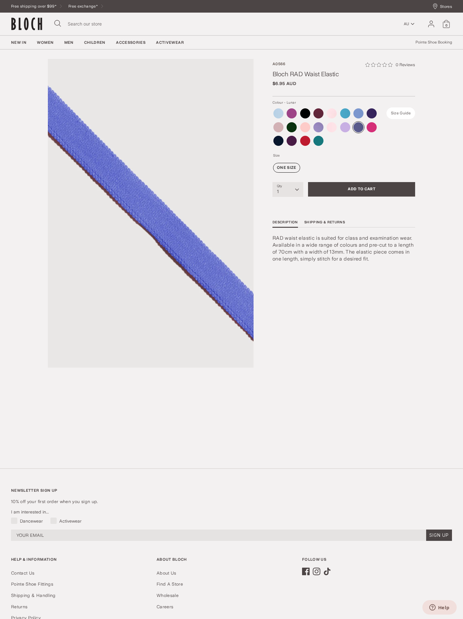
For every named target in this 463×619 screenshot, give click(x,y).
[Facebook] (306, 571)
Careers (165, 606)
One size (286, 168)
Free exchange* (83, 6)
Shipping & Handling (33, 595)
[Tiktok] (327, 571)
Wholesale (168, 595)
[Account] (431, 24)
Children (95, 42)
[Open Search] (57, 23)
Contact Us (23, 573)
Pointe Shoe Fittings (32, 584)
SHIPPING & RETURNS (324, 223)
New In (18, 42)
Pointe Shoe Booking (433, 42)
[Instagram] (316, 571)
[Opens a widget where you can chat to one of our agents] (439, 608)
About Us (166, 573)
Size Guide (401, 113)
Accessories (131, 42)
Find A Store (170, 584)
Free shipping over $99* (34, 6)
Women (45, 42)
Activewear (170, 42)
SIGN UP (439, 535)
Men (69, 42)
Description (285, 223)
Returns (19, 606)
